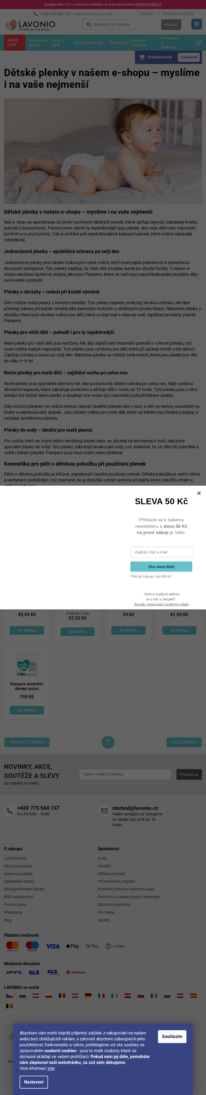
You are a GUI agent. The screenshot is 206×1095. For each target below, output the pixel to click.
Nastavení (33, 1082)
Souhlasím (172, 1036)
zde (51, 1068)
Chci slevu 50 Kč (161, 566)
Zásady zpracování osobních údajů (161, 604)
